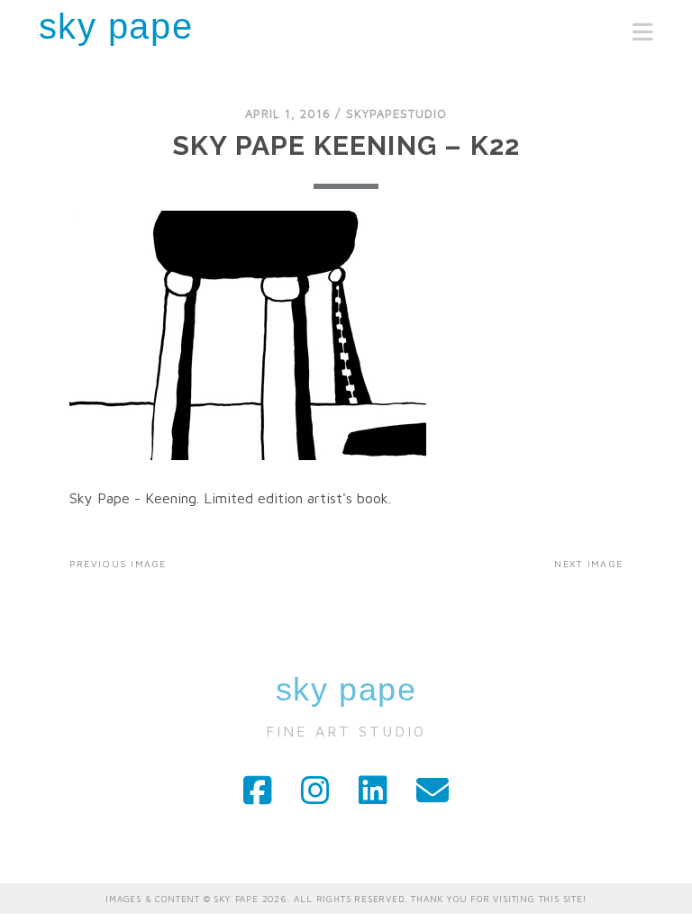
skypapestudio (397, 113)
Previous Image (118, 563)
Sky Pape (116, 26)
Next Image (588, 563)
